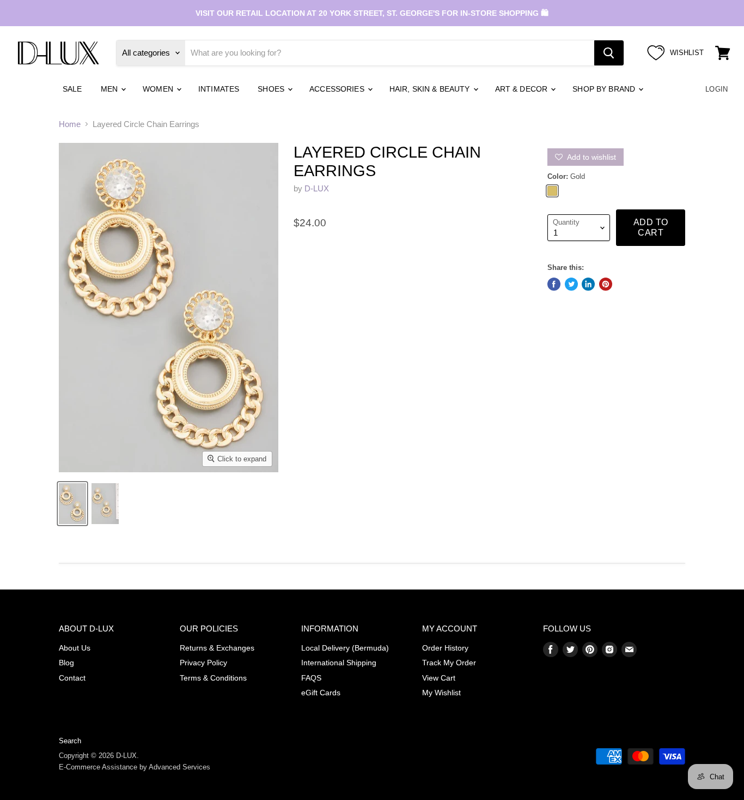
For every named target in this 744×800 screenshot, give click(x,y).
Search (70, 741)
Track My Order (449, 662)
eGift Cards (320, 692)
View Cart (438, 677)
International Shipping (338, 662)
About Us (74, 647)
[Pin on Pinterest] (605, 284)
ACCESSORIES (338, 89)
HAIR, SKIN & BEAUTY (430, 89)
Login (716, 89)
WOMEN (159, 89)
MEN (110, 89)
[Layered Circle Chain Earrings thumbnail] (72, 503)
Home (70, 124)
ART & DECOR (522, 89)
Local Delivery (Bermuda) (345, 647)
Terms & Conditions (213, 677)
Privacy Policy (203, 662)
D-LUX (316, 188)
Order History (445, 647)
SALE (72, 89)
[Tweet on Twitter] (571, 284)
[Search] (609, 52)
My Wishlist (441, 692)
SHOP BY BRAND (604, 89)
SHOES (272, 89)
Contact (72, 677)
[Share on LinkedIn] (588, 284)
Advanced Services (179, 767)
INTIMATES (218, 89)
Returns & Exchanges (217, 647)
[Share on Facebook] (553, 284)
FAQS (311, 677)
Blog (66, 662)
